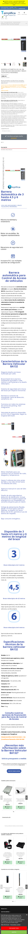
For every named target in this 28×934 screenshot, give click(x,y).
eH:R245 (7, 803)
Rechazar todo (14, 928)
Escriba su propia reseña (15, 136)
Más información (5, 924)
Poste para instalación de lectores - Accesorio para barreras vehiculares (20, 890)
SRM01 (20, 802)
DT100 (21, 857)
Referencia (3, 74)
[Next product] (26, 23)
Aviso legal (11, 7)
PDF (3, 142)
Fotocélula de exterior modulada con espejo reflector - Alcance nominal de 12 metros (7, 855)
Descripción (4, 147)
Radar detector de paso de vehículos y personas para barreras (20, 854)
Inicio (15, 7)
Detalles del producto (6, 149)
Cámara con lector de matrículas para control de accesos (20, 800)
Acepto (14, 932)
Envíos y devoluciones (4, 7)
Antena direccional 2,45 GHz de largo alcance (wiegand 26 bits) (7, 800)
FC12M (7, 858)
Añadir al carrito (8, 807)
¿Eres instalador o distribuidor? (9, 8)
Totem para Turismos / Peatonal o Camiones (7, 888)
